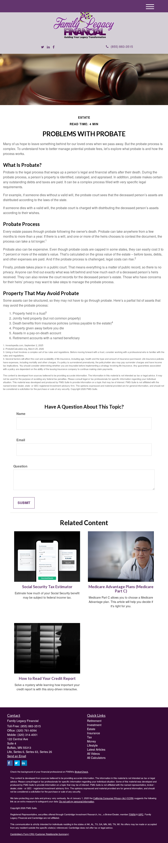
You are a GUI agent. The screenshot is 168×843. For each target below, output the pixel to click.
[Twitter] (42, 47)
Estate (91, 729)
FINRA (132, 814)
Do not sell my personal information (76, 801)
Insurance (93, 733)
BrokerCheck (81, 771)
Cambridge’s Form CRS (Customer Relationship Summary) (39, 834)
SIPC (140, 814)
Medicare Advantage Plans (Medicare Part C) (121, 588)
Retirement (94, 721)
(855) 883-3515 (122, 46)
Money (91, 741)
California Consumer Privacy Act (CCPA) (113, 798)
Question (20, 466)
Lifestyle (92, 745)
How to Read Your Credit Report (47, 678)
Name (20, 413)
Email (20, 440)
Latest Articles (96, 749)
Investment (94, 725)
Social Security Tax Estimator (47, 586)
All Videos (93, 753)
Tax (89, 737)
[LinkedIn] (48, 47)
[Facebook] (53, 47)
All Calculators (96, 758)
